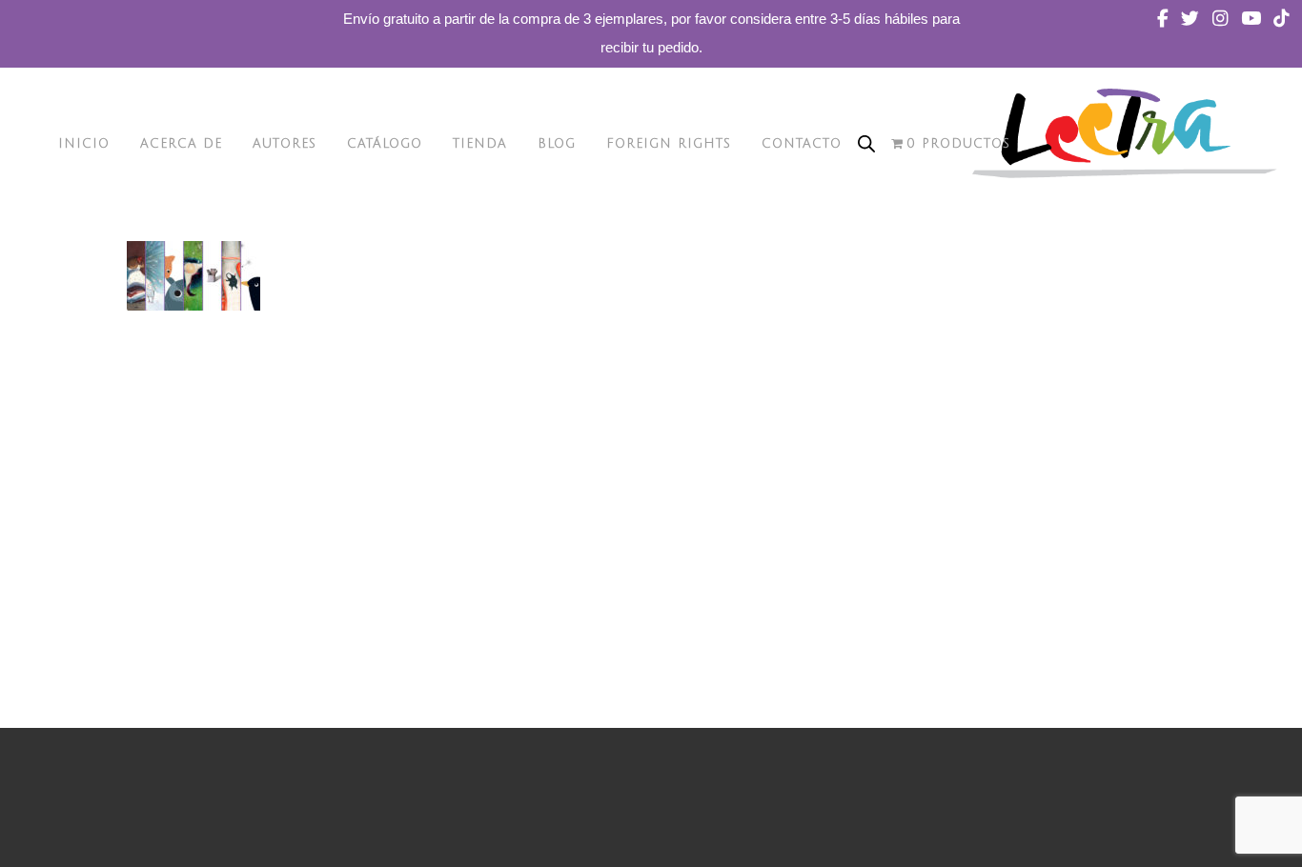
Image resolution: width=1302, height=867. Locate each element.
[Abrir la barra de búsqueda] (866, 144)
